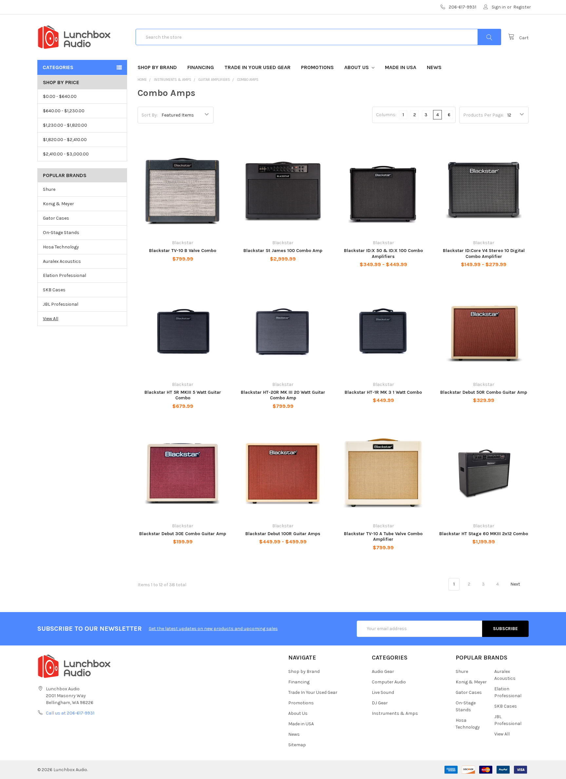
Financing (200, 67)
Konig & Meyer (58, 204)
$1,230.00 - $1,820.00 (65, 125)
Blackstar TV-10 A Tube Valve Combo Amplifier (383, 536)
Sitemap (297, 745)
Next (515, 584)
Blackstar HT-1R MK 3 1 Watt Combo (383, 392)
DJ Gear (380, 703)
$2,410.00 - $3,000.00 (66, 154)
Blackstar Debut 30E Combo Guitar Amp (182, 533)
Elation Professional (64, 275)
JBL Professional (60, 304)
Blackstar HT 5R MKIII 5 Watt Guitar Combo (182, 395)
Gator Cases (56, 218)
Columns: (386, 115)
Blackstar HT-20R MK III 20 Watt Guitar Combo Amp (283, 395)
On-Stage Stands (61, 232)
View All (50, 318)
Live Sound (383, 692)
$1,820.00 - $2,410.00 (65, 139)
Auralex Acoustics (62, 261)
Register (522, 7)
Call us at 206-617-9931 (70, 713)
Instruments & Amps (395, 713)
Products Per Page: (483, 115)
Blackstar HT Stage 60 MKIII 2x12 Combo (483, 533)
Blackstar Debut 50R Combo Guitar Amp (483, 392)
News (434, 67)
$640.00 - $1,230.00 (64, 111)
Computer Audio (389, 682)
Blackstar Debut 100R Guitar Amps (282, 533)
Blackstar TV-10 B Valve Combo (182, 250)
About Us (357, 67)
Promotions (317, 67)
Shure (49, 189)
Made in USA (400, 67)
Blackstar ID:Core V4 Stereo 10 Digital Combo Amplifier (484, 253)
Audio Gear (383, 671)
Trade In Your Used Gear (257, 67)
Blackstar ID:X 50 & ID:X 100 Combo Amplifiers (383, 253)
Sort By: (150, 115)
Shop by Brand (157, 67)
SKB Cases (54, 290)
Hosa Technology (61, 247)
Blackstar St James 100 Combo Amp (282, 250)
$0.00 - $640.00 (60, 96)
